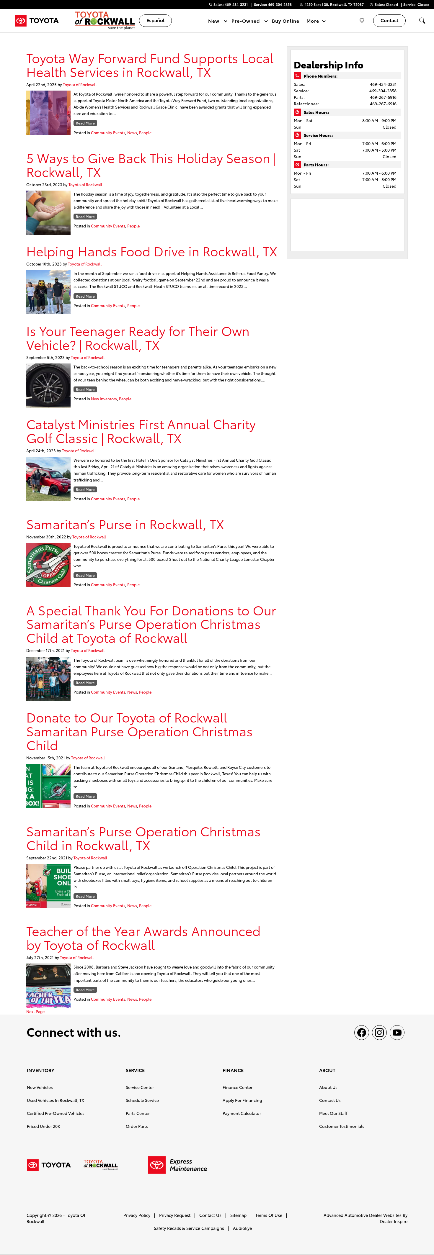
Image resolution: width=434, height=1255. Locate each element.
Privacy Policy (136, 1215)
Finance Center (237, 1087)
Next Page (35, 1011)
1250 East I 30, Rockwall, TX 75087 (334, 4)
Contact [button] (389, 20)
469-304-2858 (383, 91)
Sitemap (238, 1215)
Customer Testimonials (341, 1126)
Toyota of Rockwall (80, 84)
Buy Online (285, 20)
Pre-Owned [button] (245, 21)
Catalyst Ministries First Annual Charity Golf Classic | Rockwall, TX (141, 430)
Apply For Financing (242, 1100)
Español (155, 20)
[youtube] (397, 1032)
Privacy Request (174, 1215)
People (145, 132)
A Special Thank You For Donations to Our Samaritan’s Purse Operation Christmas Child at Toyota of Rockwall (151, 623)
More (313, 21)
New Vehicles (40, 1087)
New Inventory (104, 398)
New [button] (214, 21)
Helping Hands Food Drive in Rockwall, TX (152, 251)
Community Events (108, 132)
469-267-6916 (383, 97)
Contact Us (330, 1100)
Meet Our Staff (333, 1113)
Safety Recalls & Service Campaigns (189, 1228)
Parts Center (138, 1113)
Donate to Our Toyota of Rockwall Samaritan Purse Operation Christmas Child (139, 730)
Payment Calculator (242, 1113)
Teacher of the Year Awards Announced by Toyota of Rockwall (143, 937)
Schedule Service (142, 1100)
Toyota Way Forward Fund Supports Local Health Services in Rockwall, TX (149, 64)
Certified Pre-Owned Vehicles (55, 1113)
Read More (85, 122)
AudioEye (242, 1228)
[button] (422, 20)
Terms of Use (268, 1215)
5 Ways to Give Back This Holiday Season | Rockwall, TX (151, 164)
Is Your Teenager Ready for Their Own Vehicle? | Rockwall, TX (137, 337)
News (132, 132)
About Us (328, 1087)
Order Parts (137, 1126)
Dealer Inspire (393, 1221)
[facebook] (361, 1032)
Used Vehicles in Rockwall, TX (55, 1100)
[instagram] (379, 1032)
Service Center (140, 1087)
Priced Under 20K (43, 1126)
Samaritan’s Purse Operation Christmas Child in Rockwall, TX (143, 837)
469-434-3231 (383, 84)
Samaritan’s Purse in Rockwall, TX (125, 524)
